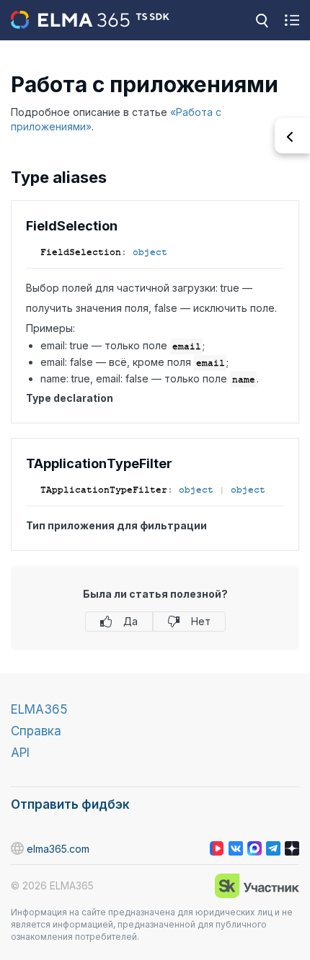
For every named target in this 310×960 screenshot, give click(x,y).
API (20, 752)
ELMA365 (39, 709)
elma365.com (58, 849)
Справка (36, 731)
